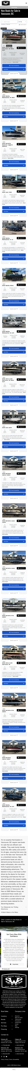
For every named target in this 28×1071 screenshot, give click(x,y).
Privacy (6, 1059)
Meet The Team (18, 1017)
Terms (10, 1059)
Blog (16, 1026)
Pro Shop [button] (4, 1026)
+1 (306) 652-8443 (19, 1054)
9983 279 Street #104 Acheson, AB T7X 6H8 (6, 1050)
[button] (26, 3)
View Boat (6, 69)
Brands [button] (3, 1019)
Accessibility (16, 1059)
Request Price (22, 47)
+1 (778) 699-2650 (5, 1045)
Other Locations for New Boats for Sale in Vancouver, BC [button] (11, 920)
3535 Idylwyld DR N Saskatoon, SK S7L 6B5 (21, 1050)
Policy (2, 1059)
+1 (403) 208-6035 (19, 1045)
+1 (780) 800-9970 (5, 1054)
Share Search (23, 24)
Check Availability (15, 65)
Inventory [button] (4, 1016)
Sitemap (17, 1027)
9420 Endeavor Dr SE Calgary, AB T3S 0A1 (20, 1041)
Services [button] (3, 1023)
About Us (17, 1016)
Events (16, 1024)
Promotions (18, 1021)
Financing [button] (4, 1029)
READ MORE (15, 62)
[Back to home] (6, 3)
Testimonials (18, 1019)
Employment (18, 1022)
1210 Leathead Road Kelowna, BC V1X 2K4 (6, 1041)
